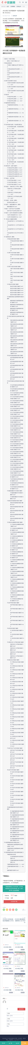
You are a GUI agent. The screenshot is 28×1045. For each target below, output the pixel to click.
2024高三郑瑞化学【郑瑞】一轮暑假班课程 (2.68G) (8, 968)
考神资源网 (8, 2)
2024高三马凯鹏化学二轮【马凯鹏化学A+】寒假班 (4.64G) (19, 968)
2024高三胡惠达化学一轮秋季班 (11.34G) (19, 947)
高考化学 (15, 15)
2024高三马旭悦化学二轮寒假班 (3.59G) (19, 990)
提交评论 (21, 1009)
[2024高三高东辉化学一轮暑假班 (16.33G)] (8, 936)
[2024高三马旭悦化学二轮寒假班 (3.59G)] (19, 979)
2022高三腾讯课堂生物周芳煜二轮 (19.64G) (20, 921)
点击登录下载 (14, 901)
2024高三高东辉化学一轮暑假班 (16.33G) (8, 947)
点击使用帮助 (16, 890)
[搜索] (20, 2)
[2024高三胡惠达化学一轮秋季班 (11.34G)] (19, 936)
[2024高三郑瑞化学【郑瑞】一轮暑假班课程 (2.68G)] (8, 958)
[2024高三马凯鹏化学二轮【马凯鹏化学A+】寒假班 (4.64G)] (19, 958)
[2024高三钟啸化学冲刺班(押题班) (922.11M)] (8, 979)
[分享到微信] (4, 910)
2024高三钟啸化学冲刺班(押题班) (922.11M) (8, 990)
